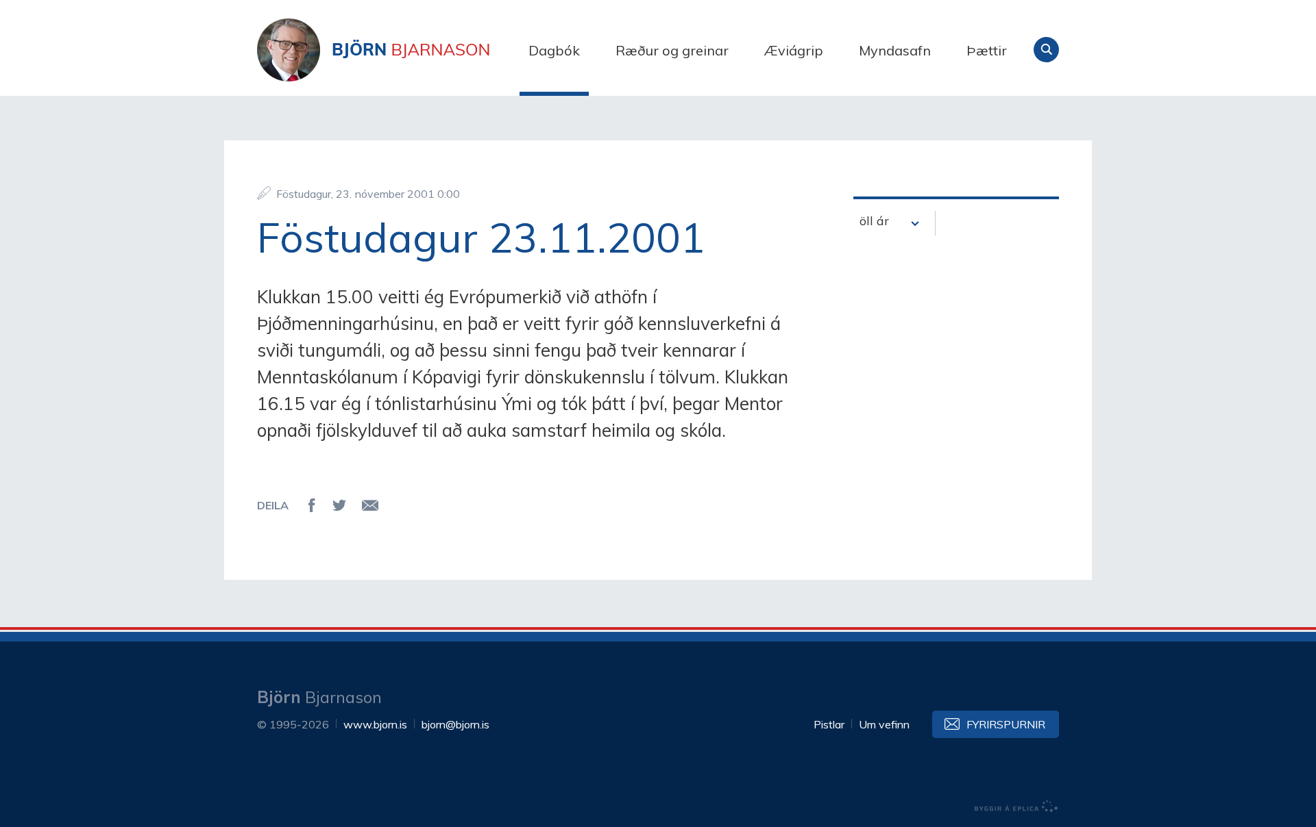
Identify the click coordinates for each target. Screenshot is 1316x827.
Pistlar (829, 724)
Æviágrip (793, 50)
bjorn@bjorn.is (455, 724)
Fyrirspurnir (1005, 724)
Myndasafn (895, 50)
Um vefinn (884, 724)
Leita (1046, 49)
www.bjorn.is (375, 724)
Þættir (986, 50)
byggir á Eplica (1016, 806)
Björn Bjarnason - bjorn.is (394, 49)
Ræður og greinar (672, 50)
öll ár (874, 221)
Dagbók (554, 50)
